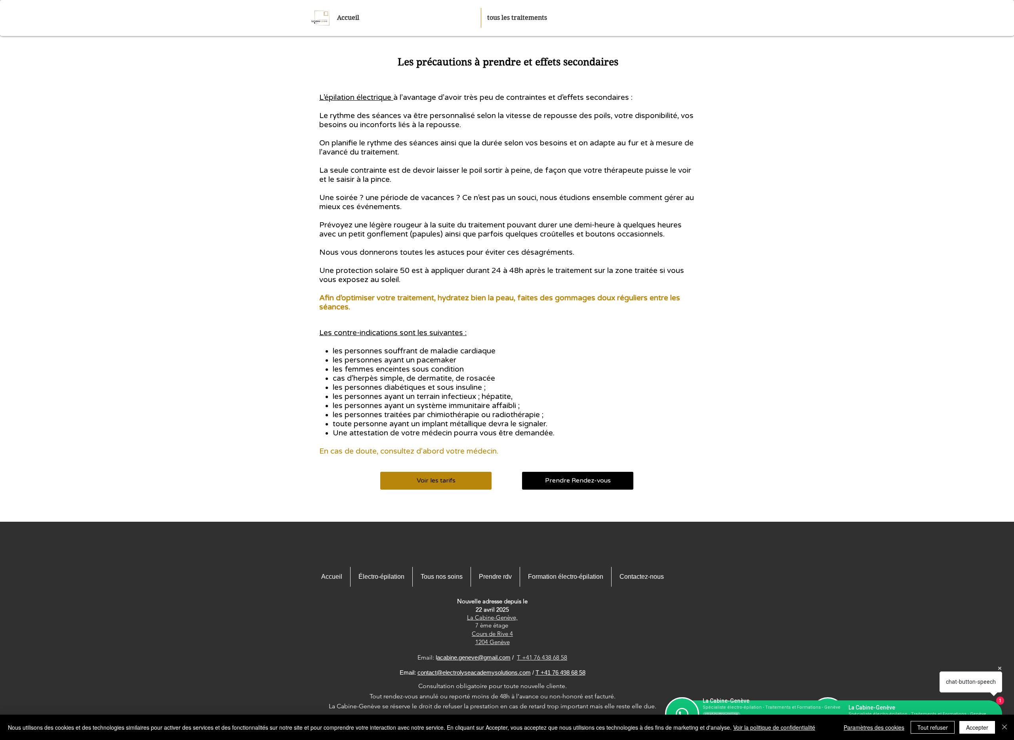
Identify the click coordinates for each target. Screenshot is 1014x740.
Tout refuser (932, 727)
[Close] (1004, 727)
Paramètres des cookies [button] (874, 727)
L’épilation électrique (356, 97)
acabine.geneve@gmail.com (474, 657)
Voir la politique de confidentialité (774, 727)
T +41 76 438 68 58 (542, 657)
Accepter (977, 727)
